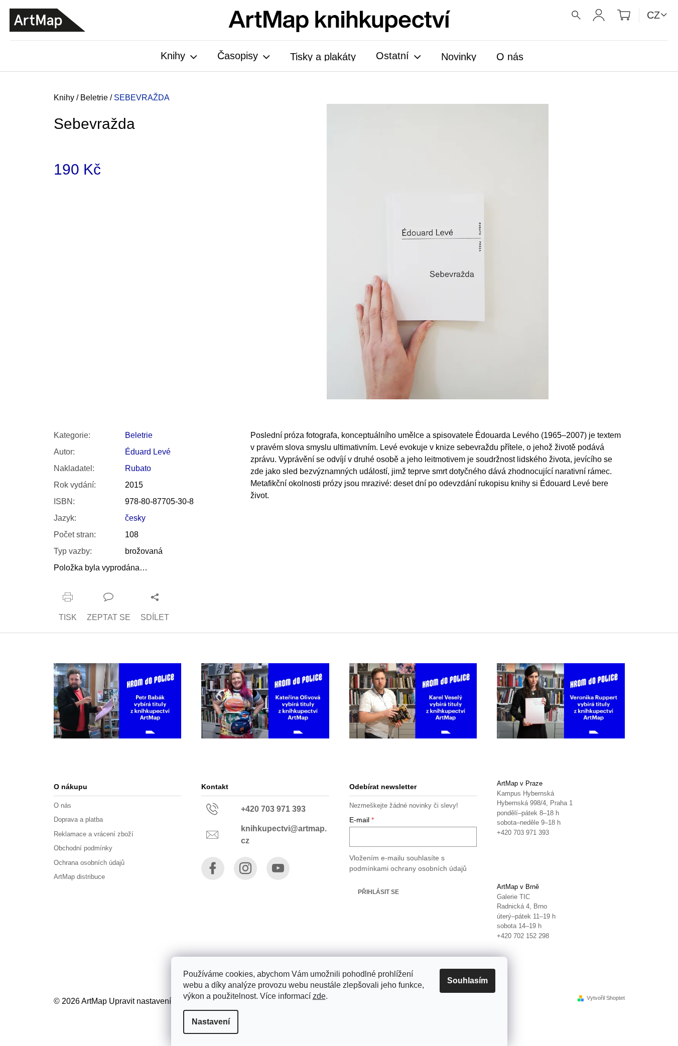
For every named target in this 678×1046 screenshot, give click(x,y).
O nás (62, 805)
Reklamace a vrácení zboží (93, 834)
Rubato (138, 468)
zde (319, 996)
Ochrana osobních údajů (89, 862)
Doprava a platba (78, 819)
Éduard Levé (148, 451)
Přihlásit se (378, 891)
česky (135, 518)
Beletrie (139, 435)
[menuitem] (179, 56)
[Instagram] (245, 868)
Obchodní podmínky (83, 848)
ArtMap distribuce (79, 876)
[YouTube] (278, 868)
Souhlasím (467, 980)
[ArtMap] (47, 20)
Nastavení (211, 1021)
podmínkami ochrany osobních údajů (408, 868)
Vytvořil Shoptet (606, 998)
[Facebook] (212, 868)
